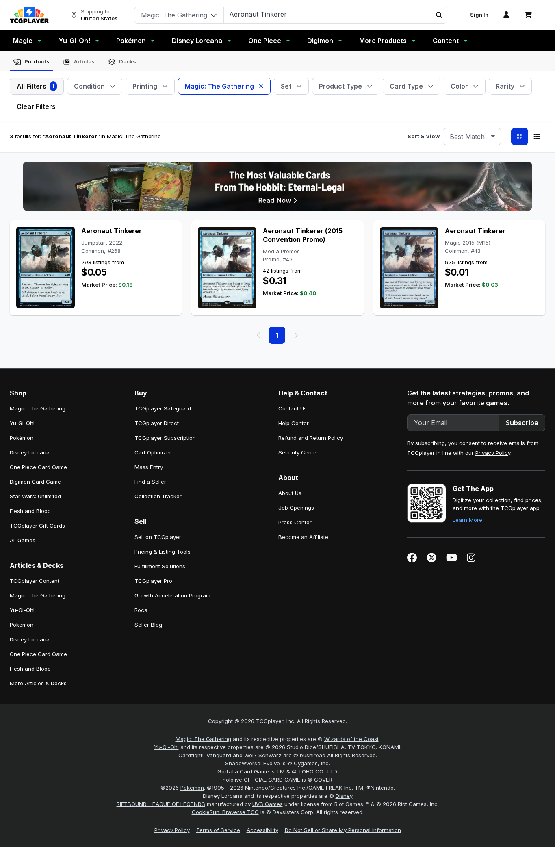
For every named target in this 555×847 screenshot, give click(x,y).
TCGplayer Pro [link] (153, 581)
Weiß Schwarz (263, 755)
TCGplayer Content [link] (34, 581)
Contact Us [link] (292, 408)
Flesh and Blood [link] (30, 511)
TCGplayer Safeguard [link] (162, 408)
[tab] (31, 62)
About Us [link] (289, 493)
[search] (327, 14)
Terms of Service (218, 830)
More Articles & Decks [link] (38, 683)
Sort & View (424, 136)
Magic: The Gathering (203, 739)
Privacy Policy (492, 453)
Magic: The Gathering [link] (37, 408)
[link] (29, 15)
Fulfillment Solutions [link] (159, 566)
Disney (344, 796)
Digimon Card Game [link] (35, 481)
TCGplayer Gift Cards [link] (37, 525)
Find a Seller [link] (150, 481)
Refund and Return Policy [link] (310, 437)
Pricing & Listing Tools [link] (162, 551)
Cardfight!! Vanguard (204, 755)
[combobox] (472, 136)
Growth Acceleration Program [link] (172, 595)
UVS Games (267, 804)
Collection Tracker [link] (158, 496)
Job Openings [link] (296, 507)
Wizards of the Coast (351, 739)
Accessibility (262, 830)
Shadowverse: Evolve (252, 763)
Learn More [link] (467, 520)
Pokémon (131, 41)
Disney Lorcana (197, 41)
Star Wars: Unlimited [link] (35, 496)
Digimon (320, 41)
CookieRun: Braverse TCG (225, 812)
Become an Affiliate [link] (303, 537)
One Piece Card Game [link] (38, 467)
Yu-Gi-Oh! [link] (22, 423)
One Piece (264, 41)
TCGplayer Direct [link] (156, 423)
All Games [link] (22, 540)
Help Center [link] (293, 423)
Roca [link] (140, 610)
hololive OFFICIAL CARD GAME (261, 779)
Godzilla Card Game (243, 771)
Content (446, 41)
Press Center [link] (295, 522)
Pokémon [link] (21, 437)
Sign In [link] (479, 15)
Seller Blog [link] (148, 624)
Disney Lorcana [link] (30, 452)
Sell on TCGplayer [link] (157, 537)
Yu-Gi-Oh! (74, 41)
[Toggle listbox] (493, 136)
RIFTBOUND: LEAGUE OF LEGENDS (161, 804)
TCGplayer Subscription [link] (165, 437)
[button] (439, 15)
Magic (23, 41)
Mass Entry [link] (148, 467)
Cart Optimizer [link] (152, 452)
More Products (383, 41)
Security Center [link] (298, 452)
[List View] (536, 136)
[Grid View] (519, 136)
